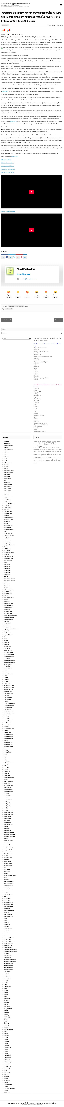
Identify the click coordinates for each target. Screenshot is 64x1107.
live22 (35, 368)
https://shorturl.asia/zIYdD (8, 169)
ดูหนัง (35, 370)
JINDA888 (36, 403)
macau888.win (8, 691)
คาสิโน (5, 984)
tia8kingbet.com (8, 906)
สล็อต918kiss (7, 1047)
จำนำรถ (6, 990)
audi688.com (7, 502)
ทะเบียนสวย (7, 1000)
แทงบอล (6, 1090)
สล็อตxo (6, 1053)
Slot (5, 867)
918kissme (7, 476)
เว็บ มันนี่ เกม (7, 1080)
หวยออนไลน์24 (7, 1072)
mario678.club (8, 697)
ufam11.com (7, 932)
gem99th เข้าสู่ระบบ (38, 443)
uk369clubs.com (8, 943)
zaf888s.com (7, 975)
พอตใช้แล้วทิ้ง (7, 1018)
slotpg (35, 411)
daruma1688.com (8, 558)
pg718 (5, 754)
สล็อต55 (6, 1037)
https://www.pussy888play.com (43, 356)
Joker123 (6, 644)
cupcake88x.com (8, 556)
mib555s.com (7, 709)
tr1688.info (7, 912)
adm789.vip (7, 492)
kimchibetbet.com (9, 654)
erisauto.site (7, 574)
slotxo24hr (7, 879)
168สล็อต (6, 453)
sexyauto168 (7, 846)
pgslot (35, 404)
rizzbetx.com (7, 818)
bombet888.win (8, 533)
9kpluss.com (7, 478)
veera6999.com (8, 947)
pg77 (5, 756)
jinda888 (6, 642)
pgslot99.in (7, 775)
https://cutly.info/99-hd (7, 166)
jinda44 (36, 397)
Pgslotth (6, 779)
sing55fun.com (8, 855)
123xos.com (7, 443)
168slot (6, 451)
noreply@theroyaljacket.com (28, 279)
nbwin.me (6, 726)
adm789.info (7, 488)
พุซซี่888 (36, 406)
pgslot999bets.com (9, 777)
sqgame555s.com (8, 885)
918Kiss (6, 468)
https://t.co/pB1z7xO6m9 (8, 211)
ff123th (6, 582)
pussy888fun (7, 803)
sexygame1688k (8, 850)
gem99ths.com (8, 611)
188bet (6, 455)
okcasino (35, 447)
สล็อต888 (36, 401)
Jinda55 (6, 640)
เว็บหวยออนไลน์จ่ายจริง (9, 1088)
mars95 (6, 701)
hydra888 (6, 631)
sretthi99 (6, 887)
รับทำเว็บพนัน (7, 1027)
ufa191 (5, 918)
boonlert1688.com (9, 535)
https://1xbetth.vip (39, 415)
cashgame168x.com (9, 545)
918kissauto (7, 474)
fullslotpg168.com (9, 597)
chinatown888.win (9, 552)
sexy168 (6, 842)
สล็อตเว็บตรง (37, 395)
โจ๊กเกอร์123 (7, 1092)
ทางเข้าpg (6, 1002)
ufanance (6, 936)
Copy (27, 306)
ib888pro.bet (7, 632)
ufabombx (6, 922)
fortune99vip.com (9, 590)
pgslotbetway (38, 426)
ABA (5, 480)
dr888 (5, 562)
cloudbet (6, 554)
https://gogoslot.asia (40, 431)
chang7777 (7, 550)
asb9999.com (7, 500)
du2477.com (7, 564)
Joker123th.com (8, 650)
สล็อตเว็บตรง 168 (8, 1061)
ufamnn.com (7, 934)
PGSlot (5, 765)
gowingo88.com (8, 619)
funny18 (6, 599)
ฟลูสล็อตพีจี (6, 1024)
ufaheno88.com (8, 928)
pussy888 (36, 358)
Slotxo (5, 877)
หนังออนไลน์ (5, 91)
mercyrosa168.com (9, 705)
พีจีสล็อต (6, 1020)
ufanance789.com (9, 937)
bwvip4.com (7, 537)
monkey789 (7, 715)
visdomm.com (7, 957)
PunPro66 (6, 793)
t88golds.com (7, 896)
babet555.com (8, 505)
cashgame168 (7, 543)
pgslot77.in (7, 771)
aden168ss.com (8, 486)
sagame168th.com (9, 832)
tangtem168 (7, 898)
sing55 (53, 449)
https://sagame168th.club (41, 351)
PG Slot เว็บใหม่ (8, 752)
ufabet (5, 920)
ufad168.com (7, 924)
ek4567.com (7, 568)
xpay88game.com (8, 969)
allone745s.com (8, 496)
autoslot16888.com (9, 503)
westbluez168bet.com (10, 959)
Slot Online (7, 869)
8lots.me (6, 464)
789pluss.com (8, 462)
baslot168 (6, 515)
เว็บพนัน (6, 1082)
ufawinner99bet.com (9, 941)
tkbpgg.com (7, 908)
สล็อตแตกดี (6, 1065)
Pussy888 (6, 801)
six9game (6, 859)
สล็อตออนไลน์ (7, 1055)
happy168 (6, 621)
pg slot (36, 420)
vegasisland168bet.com (10, 949)
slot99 (35, 393)
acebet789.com (8, 484)
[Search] (61, 333)
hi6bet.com (7, 625)
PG (4, 748)
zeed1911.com (7, 979)
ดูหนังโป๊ (36, 413)
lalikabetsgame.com (9, 660)
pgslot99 (6, 773)
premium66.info (8, 789)
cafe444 (6, 539)
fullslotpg (36, 366)
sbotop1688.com (8, 840)
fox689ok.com (8, 591)
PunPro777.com (8, 799)
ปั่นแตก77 (6, 1014)
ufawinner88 (7, 939)
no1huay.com (7, 732)
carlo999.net (7, 541)
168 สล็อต (6, 447)
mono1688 (7, 717)
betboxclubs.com (8, 519)
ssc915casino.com (9, 889)
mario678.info (7, 699)
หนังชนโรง (36, 349)
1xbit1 (5, 460)
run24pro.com (7, 822)
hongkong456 (7, 627)
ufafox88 (6, 926)
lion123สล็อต (7, 666)
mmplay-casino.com (9, 713)
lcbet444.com (8, 664)
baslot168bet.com (9, 517)
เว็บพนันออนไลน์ (8, 1084)
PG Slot (6, 750)
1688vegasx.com (8, 449)
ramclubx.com (7, 808)
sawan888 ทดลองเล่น (9, 834)
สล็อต (5, 1031)
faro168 (6, 576)
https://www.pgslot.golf (40, 362)
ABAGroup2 (7, 482)
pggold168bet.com (9, 762)
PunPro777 (7, 797)
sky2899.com (7, 861)
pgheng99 (6, 763)
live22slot (6, 672)
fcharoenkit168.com (9, 578)
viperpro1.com (8, 955)
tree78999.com (8, 914)
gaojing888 (7, 609)
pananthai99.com (8, 742)
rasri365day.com (8, 810)
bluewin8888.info (9, 529)
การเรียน (6, 982)
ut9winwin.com (8, 945)
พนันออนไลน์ (7, 1016)
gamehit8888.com (9, 607)
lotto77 (6, 677)
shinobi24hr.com (8, 853)
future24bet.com (8, 603)
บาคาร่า (36, 408)
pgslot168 (6, 767)
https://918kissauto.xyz (40, 348)
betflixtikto (7, 521)
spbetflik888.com (9, 881)
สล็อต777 (6, 1043)
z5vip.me (6, 973)
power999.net (8, 787)
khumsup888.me (8, 652)
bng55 (5, 531)
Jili (4, 636)
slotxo (35, 410)
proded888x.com (8, 791)
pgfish (5, 760)
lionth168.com (8, 668)
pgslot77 (36, 363)
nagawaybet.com (8, 724)
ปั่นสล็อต (6, 1010)
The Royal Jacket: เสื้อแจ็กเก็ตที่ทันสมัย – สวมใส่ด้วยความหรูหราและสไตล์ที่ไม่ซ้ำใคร (35, 1103)
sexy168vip (7, 844)
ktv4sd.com (7, 658)
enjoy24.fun (7, 570)
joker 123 (36, 421)
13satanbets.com (8, 445)
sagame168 (7, 828)
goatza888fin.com (9, 617)
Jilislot (5, 638)
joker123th (7, 648)
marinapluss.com (8, 693)
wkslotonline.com (8, 963)
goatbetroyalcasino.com (10, 615)
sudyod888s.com (8, 895)
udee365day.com (8, 916)
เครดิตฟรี (6, 1078)
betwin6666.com (8, 525)
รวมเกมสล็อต (7, 1026)
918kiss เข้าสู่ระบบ (8, 472)
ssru (5, 891)
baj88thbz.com (8, 511)
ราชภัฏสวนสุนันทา (8, 1029)
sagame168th (7, 830)
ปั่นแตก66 (6, 1012)
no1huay (6, 730)
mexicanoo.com (8, 707)
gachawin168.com (9, 605)
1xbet (5, 458)
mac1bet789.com (8, 689)
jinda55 (41, 445)
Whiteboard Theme (37, 1104)
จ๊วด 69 (6, 988)
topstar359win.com (9, 910)
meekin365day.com (9, 703)
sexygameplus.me (9, 851)
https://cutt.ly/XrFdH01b (7, 172)
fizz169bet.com (8, 588)
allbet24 (36, 418)
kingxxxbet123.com (9, 656)
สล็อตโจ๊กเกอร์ (7, 1067)
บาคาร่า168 (37, 360)
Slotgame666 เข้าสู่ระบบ (10, 875)
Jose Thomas (52, 25)
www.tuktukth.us (8, 967)
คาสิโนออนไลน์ (7, 986)
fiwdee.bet (7, 584)
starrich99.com (8, 893)
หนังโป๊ (5, 1070)
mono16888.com (8, 718)
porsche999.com (8, 785)
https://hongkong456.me (41, 378)
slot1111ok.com (8, 871)
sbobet (6, 838)
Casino (6, 546)
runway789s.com (8, 824)
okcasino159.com (8, 734)
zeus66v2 (6, 981)
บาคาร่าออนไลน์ (8, 1008)
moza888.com (8, 721)
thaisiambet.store (8, 902)
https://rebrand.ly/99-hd (7, 163)
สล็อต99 (6, 1049)
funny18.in (7, 601)
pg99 (35, 365)
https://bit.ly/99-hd (6, 159)
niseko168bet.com (9, 728)
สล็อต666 (6, 1041)
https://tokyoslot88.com (41, 425)
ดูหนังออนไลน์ (5, 25)
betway (6, 523)
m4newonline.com (9, 685)
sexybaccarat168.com (10, 848)
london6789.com (8, 674)
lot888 (6, 676)
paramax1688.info (8, 746)
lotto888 (6, 679)
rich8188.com (7, 816)
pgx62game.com (8, 781)
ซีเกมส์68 (6, 994)
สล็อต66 (36, 379)
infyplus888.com (8, 634)
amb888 (6, 498)
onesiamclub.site (8, 738)
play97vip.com (8, 783)
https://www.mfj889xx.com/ (11, 629)
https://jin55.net (38, 392)
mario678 (6, 695)
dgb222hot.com (8, 560)
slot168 (36, 390)
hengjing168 (7, 623)
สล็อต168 (36, 376)
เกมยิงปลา (6, 1076)
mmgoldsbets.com (9, 711)
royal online (7, 820)
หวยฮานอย (6, 1074)
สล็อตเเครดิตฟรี (7, 1063)
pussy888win (7, 807)
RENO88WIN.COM (8, 812)
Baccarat (6, 509)
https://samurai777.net (40, 423)
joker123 (36, 353)
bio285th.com (7, 527)
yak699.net (7, 971)
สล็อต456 (6, 1035)
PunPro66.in (7, 795)
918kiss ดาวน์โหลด (9, 470)
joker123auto (7, 646)
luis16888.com (8, 681)
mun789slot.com (8, 722)
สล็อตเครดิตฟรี (7, 1057)
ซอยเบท (6, 992)
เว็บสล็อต (6, 1086)
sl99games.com (8, 863)
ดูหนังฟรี (36, 372)
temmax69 (7, 900)
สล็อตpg (6, 1051)
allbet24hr (6, 494)
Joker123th (53, 445)
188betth (6, 457)
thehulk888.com (8, 904)
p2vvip (6, 740)
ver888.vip (7, 953)
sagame (6, 826)
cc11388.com (7, 548)
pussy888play (8, 805)
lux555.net (7, 683)
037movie (6, 441)
